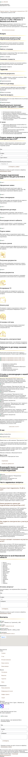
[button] (14, 7)
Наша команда (4, 666)
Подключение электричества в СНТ (18, 11)
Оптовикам (4, 672)
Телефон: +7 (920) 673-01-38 (7, 626)
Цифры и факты (5, 694)
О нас (2, 656)
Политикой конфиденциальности (9, 754)
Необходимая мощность (6, 161)
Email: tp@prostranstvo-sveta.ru (7, 633)
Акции (3, 697)
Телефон (2, 153)
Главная (3, 653)
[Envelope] (13, 706)
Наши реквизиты (5, 687)
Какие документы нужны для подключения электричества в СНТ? (12, 504)
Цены (2, 682)
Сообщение (3, 601)
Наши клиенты (5, 663)
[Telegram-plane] (5, 706)
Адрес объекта (3, 157)
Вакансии (3, 675)
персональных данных (5, 171)
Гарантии (3, 678)
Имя (1, 149)
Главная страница (4, 11)
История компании (6, 659)
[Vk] (9, 706)
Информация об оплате (7, 691)
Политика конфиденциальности (19, 712)
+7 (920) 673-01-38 (4, 709)
